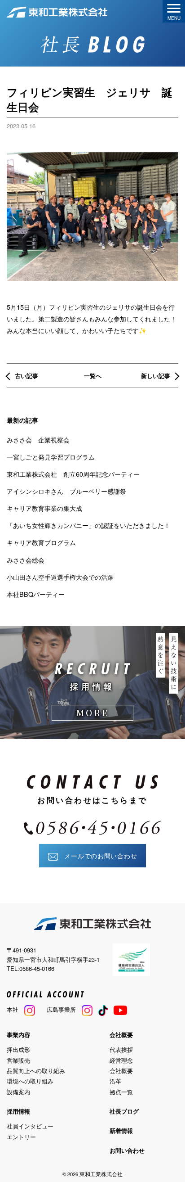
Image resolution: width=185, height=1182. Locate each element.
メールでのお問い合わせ (97, 855)
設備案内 (18, 1091)
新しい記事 (155, 375)
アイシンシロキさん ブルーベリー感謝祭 (66, 491)
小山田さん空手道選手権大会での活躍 (60, 577)
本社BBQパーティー (36, 594)
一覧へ (92, 375)
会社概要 (121, 1034)
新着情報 (121, 1130)
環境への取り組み (30, 1081)
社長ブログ (124, 1111)
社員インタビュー (30, 1126)
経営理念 (121, 1060)
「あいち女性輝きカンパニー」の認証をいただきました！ (88, 525)
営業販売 (18, 1060)
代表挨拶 (121, 1049)
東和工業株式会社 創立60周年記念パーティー (73, 473)
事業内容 (18, 1034)
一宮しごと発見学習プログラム (51, 456)
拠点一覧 (121, 1091)
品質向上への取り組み (36, 1070)
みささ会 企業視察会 (38, 439)
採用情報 (18, 1111)
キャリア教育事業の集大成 (44, 508)
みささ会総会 (25, 559)
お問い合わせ (127, 1150)
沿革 (115, 1081)
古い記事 (26, 375)
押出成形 (18, 1049)
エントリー (21, 1136)
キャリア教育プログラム (41, 542)
